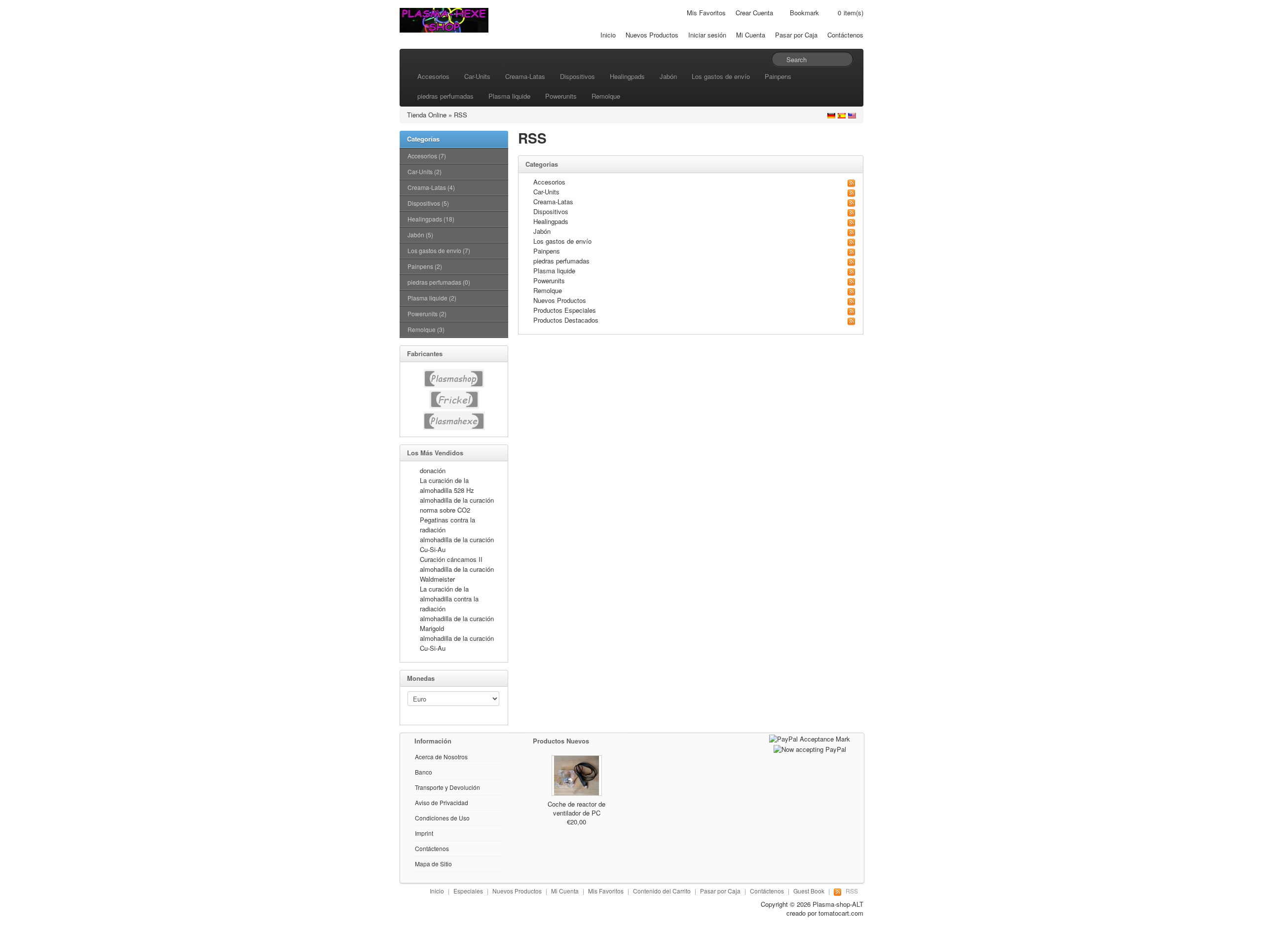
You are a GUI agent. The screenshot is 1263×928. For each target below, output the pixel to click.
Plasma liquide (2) (432, 298)
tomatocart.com (840, 913)
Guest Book (808, 891)
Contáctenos (845, 34)
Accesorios (433, 76)
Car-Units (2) (425, 171)
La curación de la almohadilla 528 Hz (447, 485)
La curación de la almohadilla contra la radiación (449, 598)
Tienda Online (426, 114)
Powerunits (561, 96)
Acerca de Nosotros (441, 756)
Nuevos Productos (652, 34)
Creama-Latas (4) (431, 187)
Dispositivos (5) (428, 203)
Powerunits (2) (427, 313)
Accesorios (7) (427, 155)
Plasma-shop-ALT (838, 904)
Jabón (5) (420, 234)
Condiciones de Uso (442, 818)
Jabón (668, 76)
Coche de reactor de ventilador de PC (576, 808)
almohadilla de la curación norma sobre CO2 (457, 505)
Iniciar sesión (707, 34)
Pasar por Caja (796, 34)
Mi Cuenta (750, 34)
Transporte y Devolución (447, 787)
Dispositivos (577, 76)
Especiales (468, 891)
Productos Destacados (565, 320)
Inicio (608, 34)
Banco (423, 772)
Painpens (778, 76)
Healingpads (627, 76)
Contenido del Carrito (662, 891)
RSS (460, 114)
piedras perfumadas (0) (439, 282)
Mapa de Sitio (433, 863)
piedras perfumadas (445, 96)
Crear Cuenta (754, 12)
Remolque (606, 96)
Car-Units (477, 76)
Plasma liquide (509, 96)
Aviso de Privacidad (441, 802)
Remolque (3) (426, 329)
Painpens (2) (425, 266)
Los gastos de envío (721, 76)
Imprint (424, 833)
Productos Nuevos (561, 740)
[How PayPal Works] (809, 737)
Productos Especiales (564, 310)
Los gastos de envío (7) (439, 250)
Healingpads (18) (431, 219)
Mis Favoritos (706, 12)
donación (433, 470)
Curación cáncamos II (451, 559)
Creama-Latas (525, 76)
